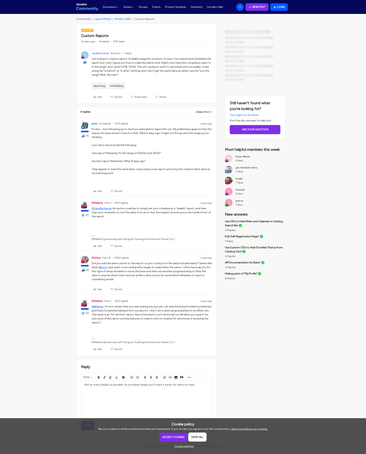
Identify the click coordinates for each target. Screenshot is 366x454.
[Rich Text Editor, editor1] (146, 400)
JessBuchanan (100, 53)
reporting (99, 85)
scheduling (116, 85)
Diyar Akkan (243, 156)
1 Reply (229, 241)
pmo (95, 123)
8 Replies (230, 278)
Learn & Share (103, 19)
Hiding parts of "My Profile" (241, 273)
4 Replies (230, 230)
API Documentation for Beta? (243, 262)
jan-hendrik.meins (246, 167)
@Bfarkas (98, 306)
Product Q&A (123, 19)
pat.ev (239, 200)
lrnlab (239, 178)
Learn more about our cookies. (249, 429)
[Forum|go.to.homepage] (87, 7)
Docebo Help (215, 7)
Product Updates (175, 7)
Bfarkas (96, 257)
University (196, 7)
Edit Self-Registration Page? (242, 236)
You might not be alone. (244, 115)
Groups (143, 7)
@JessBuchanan (102, 208)
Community (83, 19)
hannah (240, 189)
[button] (257, 7)
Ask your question (255, 129)
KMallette (97, 203)
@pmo (103, 267)
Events (156, 7)
